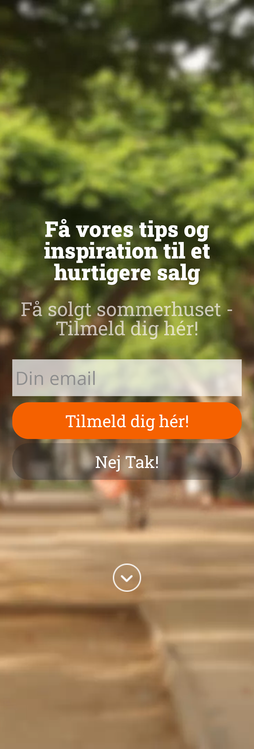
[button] (127, 250)
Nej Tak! (127, 461)
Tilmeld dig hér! (127, 421)
